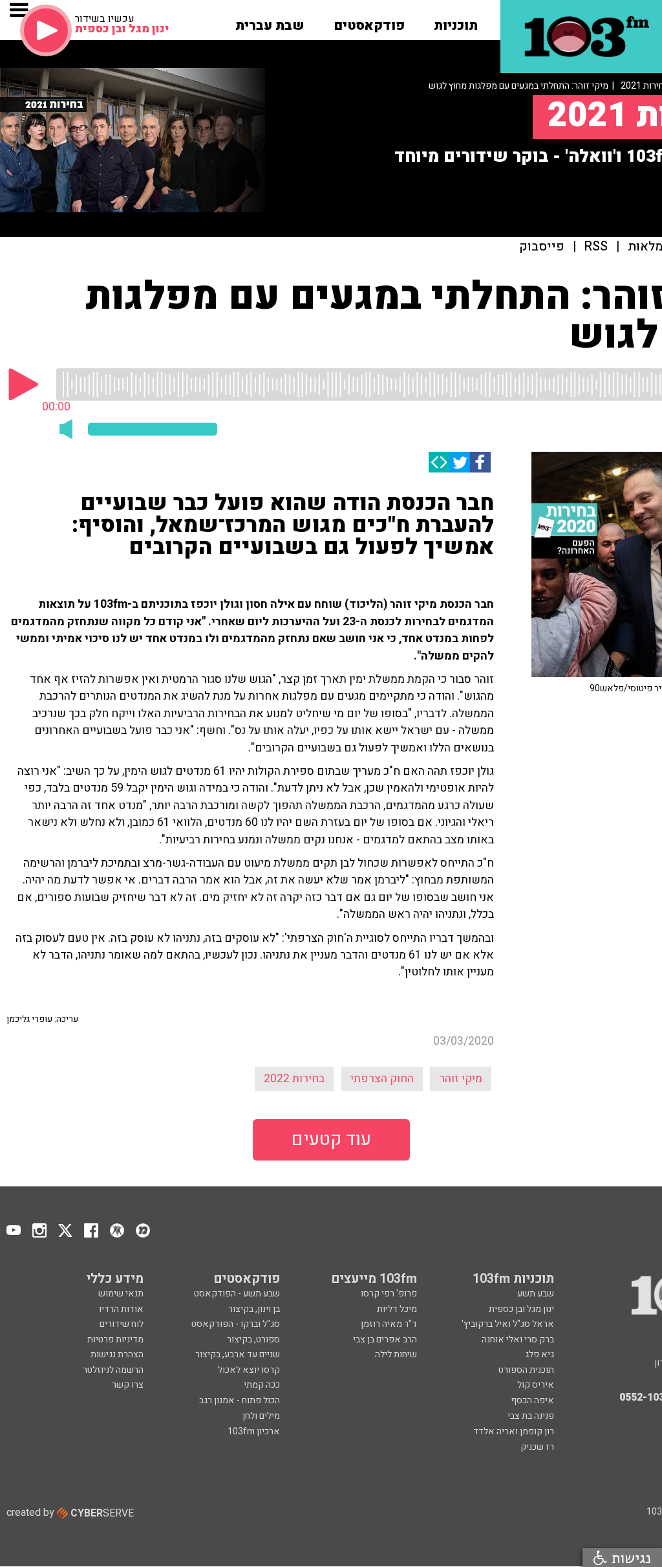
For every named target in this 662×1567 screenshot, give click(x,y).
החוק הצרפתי (382, 1079)
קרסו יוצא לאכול (249, 1370)
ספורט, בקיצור (253, 1339)
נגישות (629, 1557)
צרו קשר (128, 1385)
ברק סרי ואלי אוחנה (518, 1339)
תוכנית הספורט (526, 1370)
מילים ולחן (261, 1416)
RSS (596, 247)
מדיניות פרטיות (115, 1339)
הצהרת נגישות (117, 1354)
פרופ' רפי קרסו (389, 1293)
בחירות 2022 (294, 1079)
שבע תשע (535, 1293)
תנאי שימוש (121, 1293)
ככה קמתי (262, 1385)
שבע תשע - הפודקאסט (237, 1293)
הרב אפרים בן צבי (385, 1339)
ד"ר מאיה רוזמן (389, 1324)
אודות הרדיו (121, 1309)
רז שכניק (537, 1447)
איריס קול (535, 1385)
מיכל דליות (397, 1309)
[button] (456, 21)
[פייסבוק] (480, 462)
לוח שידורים (122, 1324)
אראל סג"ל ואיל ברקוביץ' (508, 1324)
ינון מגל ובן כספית (521, 1309)
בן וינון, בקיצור (254, 1309)
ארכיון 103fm (254, 1431)
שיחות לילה (396, 1354)
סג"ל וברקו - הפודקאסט (235, 1324)
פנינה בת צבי (530, 1416)
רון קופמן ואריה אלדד (513, 1431)
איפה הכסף (532, 1400)
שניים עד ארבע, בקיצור (237, 1354)
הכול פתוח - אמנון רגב (239, 1400)
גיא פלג (539, 1354)
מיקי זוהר (460, 1079)
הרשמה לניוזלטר (113, 1370)
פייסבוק (541, 247)
